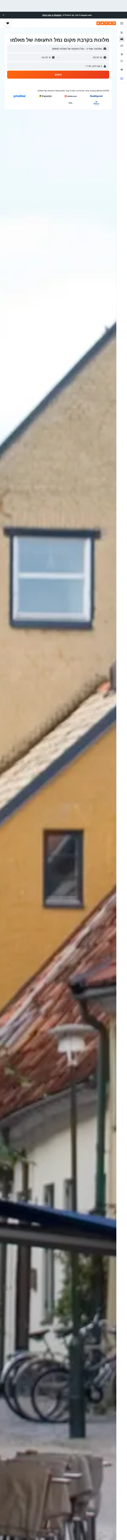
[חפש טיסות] (122, 33)
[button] (3, 15)
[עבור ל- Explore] (122, 54)
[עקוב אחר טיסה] (122, 61)
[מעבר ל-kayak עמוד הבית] (106, 23)
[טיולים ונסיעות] (122, 70)
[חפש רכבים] (122, 46)
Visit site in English (51, 15)
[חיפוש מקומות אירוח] (122, 39)
